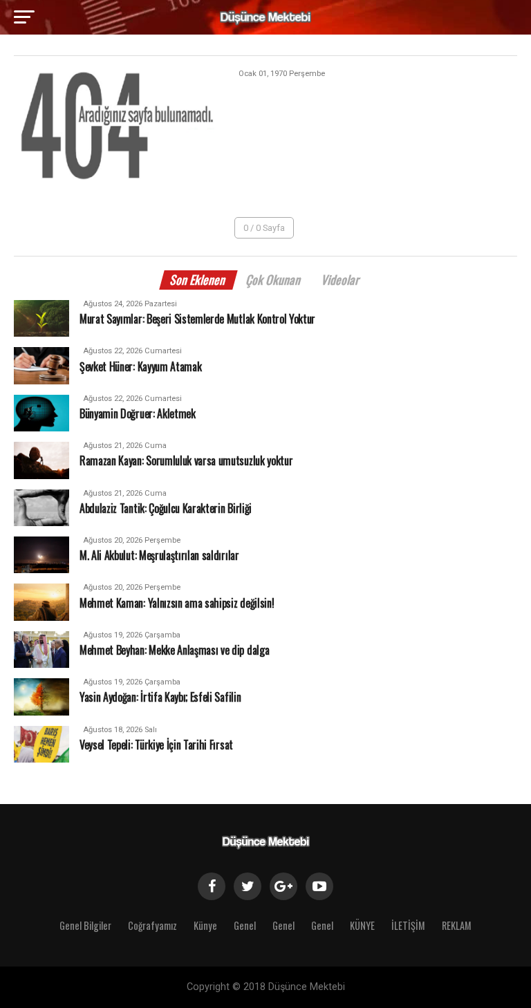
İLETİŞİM (408, 925)
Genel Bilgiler (85, 925)
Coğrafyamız (152, 925)
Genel (245, 925)
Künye (205, 925)
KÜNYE (362, 925)
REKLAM (457, 925)
